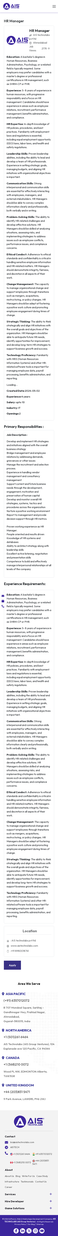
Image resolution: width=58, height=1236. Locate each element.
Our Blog (31, 1224)
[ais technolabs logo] (29, 1121)
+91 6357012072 (43, 1154)
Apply (12, 965)
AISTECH (14, 1147)
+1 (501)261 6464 (16, 1037)
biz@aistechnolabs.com (22, 1142)
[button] (16, 1230)
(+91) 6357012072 (16, 1000)
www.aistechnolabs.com (24, 945)
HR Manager (39, 30)
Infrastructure (12, 1181)
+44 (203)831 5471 (17, 1091)
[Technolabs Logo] (11, 6)
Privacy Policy (20, 1224)
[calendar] (3, 601)
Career (8, 1187)
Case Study (42, 1176)
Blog (18, 1176)
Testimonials (27, 1181)
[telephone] (3, 606)
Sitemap (40, 1224)
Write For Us (28, 1176)
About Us (9, 1176)
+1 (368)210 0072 (16, 1064)
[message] (3, 595)
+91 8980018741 (20, 950)
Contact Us (41, 1181)
